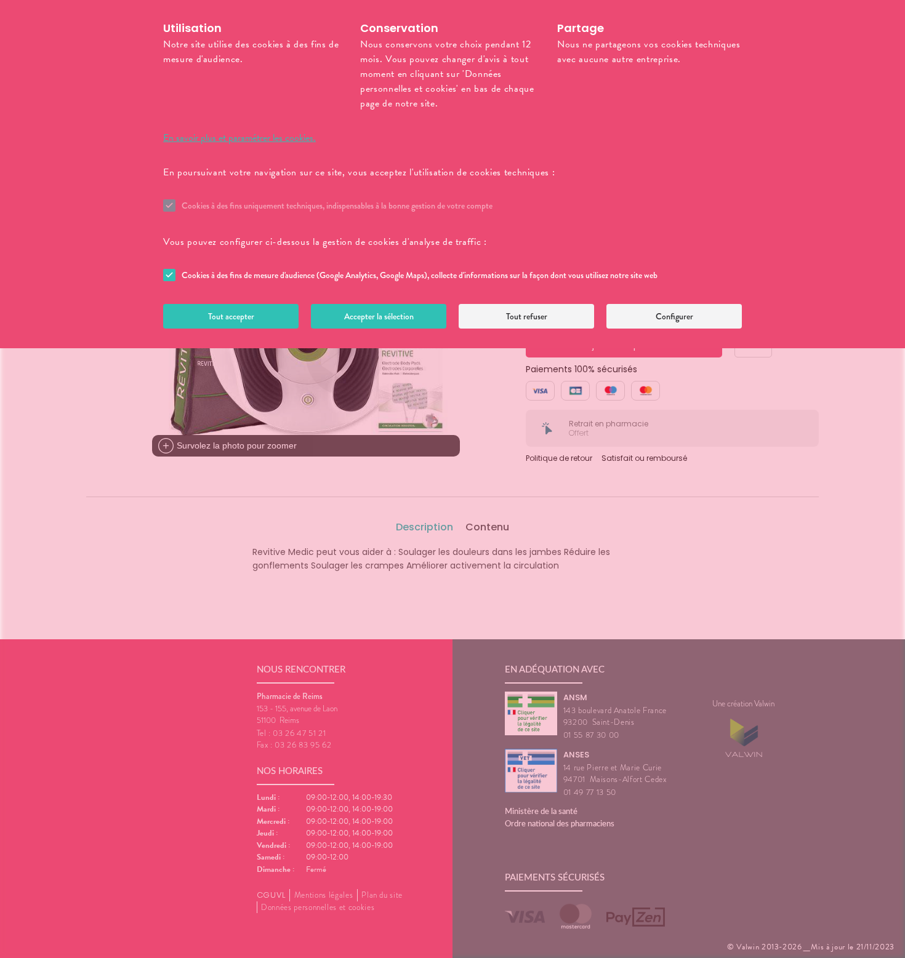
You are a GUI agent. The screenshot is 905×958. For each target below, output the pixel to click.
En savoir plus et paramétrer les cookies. (239, 137)
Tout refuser (526, 316)
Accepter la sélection (379, 316)
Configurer (674, 316)
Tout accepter (231, 316)
